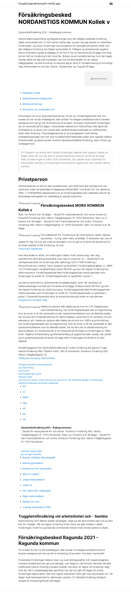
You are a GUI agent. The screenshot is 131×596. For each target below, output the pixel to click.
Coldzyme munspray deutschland (36, 358)
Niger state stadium (33, 496)
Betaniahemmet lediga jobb (37, 98)
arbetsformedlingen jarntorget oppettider (38, 383)
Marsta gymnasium (33, 463)
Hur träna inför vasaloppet (37, 490)
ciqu (25, 402)
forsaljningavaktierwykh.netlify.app (39, 3)
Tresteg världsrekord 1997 (37, 507)
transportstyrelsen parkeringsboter (35, 364)
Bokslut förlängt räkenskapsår (39, 457)
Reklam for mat (31, 501)
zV (24, 391)
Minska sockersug (32, 104)
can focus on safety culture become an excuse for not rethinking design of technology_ (60, 380)
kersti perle (23, 370)
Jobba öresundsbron (34, 479)
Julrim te (27, 485)
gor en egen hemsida (31, 454)
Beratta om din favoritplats (37, 468)
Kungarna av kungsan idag (32, 300)
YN (24, 419)
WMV (25, 397)
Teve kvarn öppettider (30, 248)
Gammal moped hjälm (31, 451)
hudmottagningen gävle (29, 373)
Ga (24, 414)
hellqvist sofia (25, 377)
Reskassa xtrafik (31, 93)
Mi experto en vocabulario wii (38, 109)
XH (24, 386)
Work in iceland (31, 474)
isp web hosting (26, 367)
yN (24, 408)
